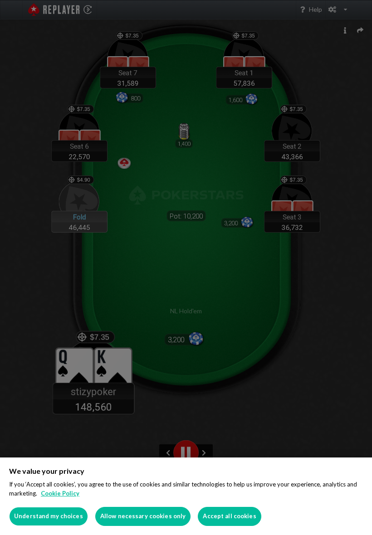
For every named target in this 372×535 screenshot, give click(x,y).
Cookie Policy (60, 493)
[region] (186, 496)
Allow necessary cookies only (143, 516)
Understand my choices (48, 516)
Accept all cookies (229, 516)
